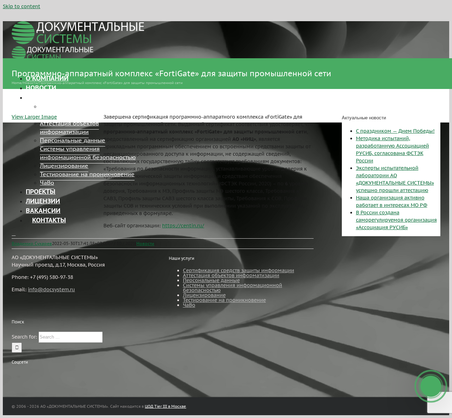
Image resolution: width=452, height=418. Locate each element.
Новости (145, 243)
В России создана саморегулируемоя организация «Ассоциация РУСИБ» (396, 220)
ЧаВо (189, 305)
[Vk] (33, 375)
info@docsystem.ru (51, 289)
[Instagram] (23, 375)
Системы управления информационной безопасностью (232, 287)
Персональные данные (211, 280)
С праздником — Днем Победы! (395, 131)
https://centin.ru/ (183, 225)
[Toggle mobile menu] (14, 233)
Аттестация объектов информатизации (231, 275)
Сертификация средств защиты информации (238, 270)
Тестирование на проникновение (224, 300)
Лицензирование (204, 295)
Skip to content (21, 6)
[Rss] (14, 375)
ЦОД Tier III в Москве (165, 406)
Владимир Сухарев (32, 243)
